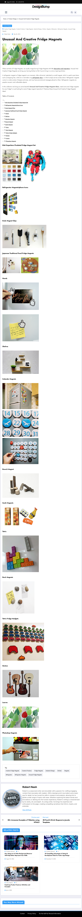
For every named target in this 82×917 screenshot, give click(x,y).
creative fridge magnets (10, 29)
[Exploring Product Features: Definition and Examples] (21, 874)
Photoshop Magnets (11, 141)
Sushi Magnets (9, 124)
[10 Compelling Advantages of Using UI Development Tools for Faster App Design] (61, 842)
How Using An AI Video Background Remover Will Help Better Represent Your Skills (18, 854)
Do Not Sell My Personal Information (50, 913)
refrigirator (54, 29)
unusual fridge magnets (35, 775)
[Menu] (6, 12)
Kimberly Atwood (10, 851)
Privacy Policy (32, 913)
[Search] (71, 12)
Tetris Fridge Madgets (11, 133)
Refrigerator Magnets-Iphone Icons (14, 105)
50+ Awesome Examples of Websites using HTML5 (23, 821)
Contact (22, 913)
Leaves (7, 138)
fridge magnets (29, 29)
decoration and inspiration (62, 69)
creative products (20, 29)
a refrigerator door (37, 78)
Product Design (7, 26)
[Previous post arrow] (2, 820)
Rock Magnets (9, 130)
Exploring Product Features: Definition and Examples (17, 886)
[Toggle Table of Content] (3, 100)
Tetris (7, 127)
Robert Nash (7, 34)
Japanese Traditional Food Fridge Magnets (16, 111)
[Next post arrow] (79, 820)
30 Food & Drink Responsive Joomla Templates (56, 821)
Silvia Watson (9, 882)
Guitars (8, 135)
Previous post (35, 817)
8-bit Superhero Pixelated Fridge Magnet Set (16, 102)
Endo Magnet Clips (10, 108)
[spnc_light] (75, 12)
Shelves (7, 116)
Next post (45, 817)
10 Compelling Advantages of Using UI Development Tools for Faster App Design (57, 854)
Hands (7, 113)
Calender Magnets (10, 119)
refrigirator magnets (62, 29)
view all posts (26, 810)
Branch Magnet (9, 122)
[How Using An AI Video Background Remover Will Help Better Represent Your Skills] (21, 842)
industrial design (38, 29)
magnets (49, 29)
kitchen (44, 29)
